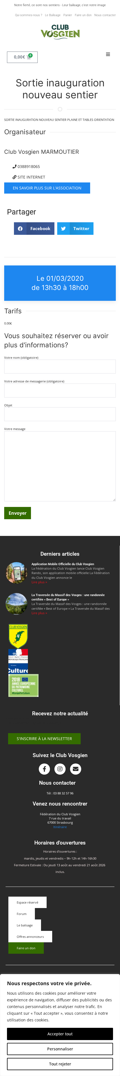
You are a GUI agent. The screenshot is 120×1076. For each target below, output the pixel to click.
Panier (67, 15)
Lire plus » (39, 582)
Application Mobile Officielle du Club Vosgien (63, 564)
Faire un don (83, 15)
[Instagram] (60, 769)
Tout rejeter (60, 1064)
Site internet (30, 177)
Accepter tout (60, 1033)
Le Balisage (53, 15)
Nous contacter (105, 15)
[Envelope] (75, 769)
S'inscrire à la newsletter (44, 738)
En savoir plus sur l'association (47, 188)
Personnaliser (60, 1048)
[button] (108, 55)
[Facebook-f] (44, 769)
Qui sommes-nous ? (28, 15)
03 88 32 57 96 (63, 793)
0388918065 (28, 166)
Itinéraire (60, 827)
